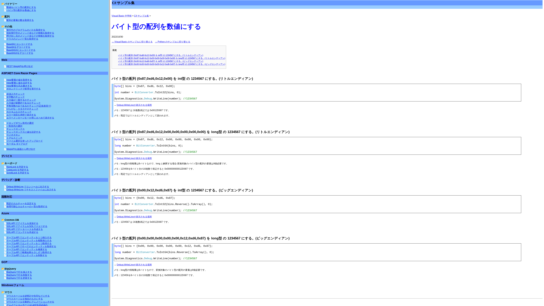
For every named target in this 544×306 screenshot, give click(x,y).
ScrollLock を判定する (18, 173)
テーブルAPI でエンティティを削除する (27, 255)
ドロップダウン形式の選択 (20, 123)
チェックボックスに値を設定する (24, 132)
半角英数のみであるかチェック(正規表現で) (29, 106)
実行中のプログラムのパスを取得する (26, 30)
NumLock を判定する (17, 167)
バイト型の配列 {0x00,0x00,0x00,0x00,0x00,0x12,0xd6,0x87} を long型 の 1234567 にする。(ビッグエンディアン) (171, 64)
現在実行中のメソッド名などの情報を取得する (30, 33)
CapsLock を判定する (18, 170)
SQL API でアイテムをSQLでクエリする (27, 226)
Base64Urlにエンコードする (21, 50)
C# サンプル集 (141, 16)
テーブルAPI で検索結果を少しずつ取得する (29, 252)
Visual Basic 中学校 (122, 16)
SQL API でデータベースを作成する (25, 229)
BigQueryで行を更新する (19, 278)
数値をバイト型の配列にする (21, 7)
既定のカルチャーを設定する (21, 203)
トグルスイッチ (14, 138)
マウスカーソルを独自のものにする (25, 299)
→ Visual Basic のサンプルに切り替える (132, 42)
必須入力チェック (16, 94)
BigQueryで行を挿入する (19, 272)
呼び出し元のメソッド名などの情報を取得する (30, 36)
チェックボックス (16, 129)
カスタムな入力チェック (19, 112)
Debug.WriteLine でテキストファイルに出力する (31, 189)
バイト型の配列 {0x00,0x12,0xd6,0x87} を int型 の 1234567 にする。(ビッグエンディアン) (160, 61)
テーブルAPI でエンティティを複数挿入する (29, 240)
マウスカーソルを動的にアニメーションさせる (30, 302)
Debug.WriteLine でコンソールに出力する (28, 186)
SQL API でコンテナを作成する (22, 232)
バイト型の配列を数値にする (21, 10)
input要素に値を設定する (19, 83)
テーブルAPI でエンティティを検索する (27, 249)
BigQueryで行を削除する (19, 275)
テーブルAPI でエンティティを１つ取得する (29, 243)
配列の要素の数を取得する (20, 20)
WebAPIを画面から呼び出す (21, 149)
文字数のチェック (16, 97)
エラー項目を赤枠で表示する (21, 115)
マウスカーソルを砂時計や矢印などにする (28, 296)
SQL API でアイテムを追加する (22, 223)
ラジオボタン (13, 135)
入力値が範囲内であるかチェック (24, 103)
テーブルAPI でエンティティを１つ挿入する (29, 237)
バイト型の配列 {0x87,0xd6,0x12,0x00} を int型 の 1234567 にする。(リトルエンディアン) (160, 55)
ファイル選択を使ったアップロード (25, 141)
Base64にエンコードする (19, 44)
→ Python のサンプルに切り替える (172, 42)
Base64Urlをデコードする (20, 53)
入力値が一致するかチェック (21, 100)
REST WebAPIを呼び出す (20, 66)
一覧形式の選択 (14, 126)
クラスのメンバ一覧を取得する (22, 39)
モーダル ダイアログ (17, 144)
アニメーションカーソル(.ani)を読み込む (27, 305)
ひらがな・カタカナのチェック (22, 109)
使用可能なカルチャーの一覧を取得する (27, 206)
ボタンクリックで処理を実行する (24, 89)
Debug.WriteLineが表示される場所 (134, 105)
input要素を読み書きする (19, 86)
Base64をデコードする (18, 47)
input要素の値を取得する (19, 80)
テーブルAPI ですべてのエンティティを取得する (31, 246)
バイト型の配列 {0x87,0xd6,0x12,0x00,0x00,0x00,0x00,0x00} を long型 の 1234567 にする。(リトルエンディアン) (171, 58)
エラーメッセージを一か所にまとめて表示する (30, 118)
